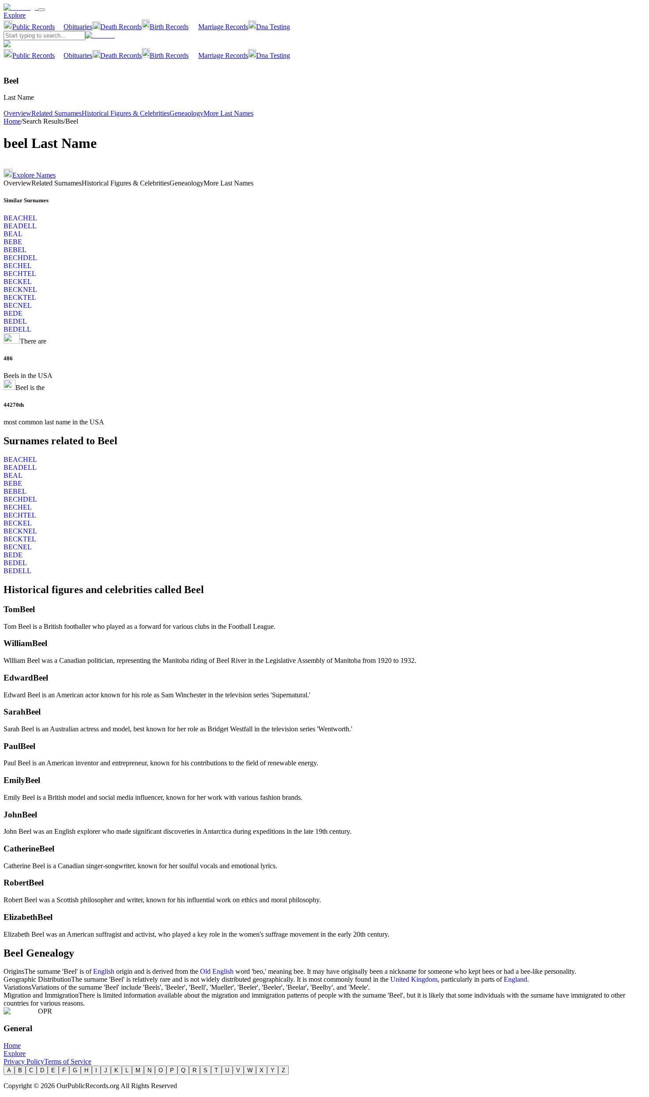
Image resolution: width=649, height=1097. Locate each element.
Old (206, 971)
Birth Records (169, 26)
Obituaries (78, 26)
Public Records (33, 26)
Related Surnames (56, 113)
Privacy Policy (24, 1061)
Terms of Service (67, 1061)
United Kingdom (414, 979)
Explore (15, 15)
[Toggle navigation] (41, 9)
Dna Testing (273, 26)
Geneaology (187, 113)
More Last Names (228, 113)
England (515, 979)
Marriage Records (223, 26)
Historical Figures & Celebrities (126, 113)
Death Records (121, 26)
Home (12, 121)
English (103, 971)
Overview (17, 113)
